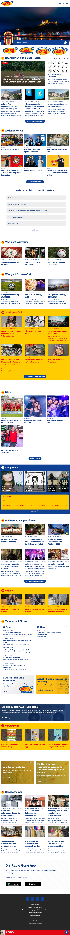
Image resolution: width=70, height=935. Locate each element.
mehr (30, 627)
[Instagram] (32, 899)
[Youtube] (37, 899)
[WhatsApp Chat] (65, 42)
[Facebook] (27, 899)
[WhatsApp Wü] (42, 899)
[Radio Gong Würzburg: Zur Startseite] (7, 3)
